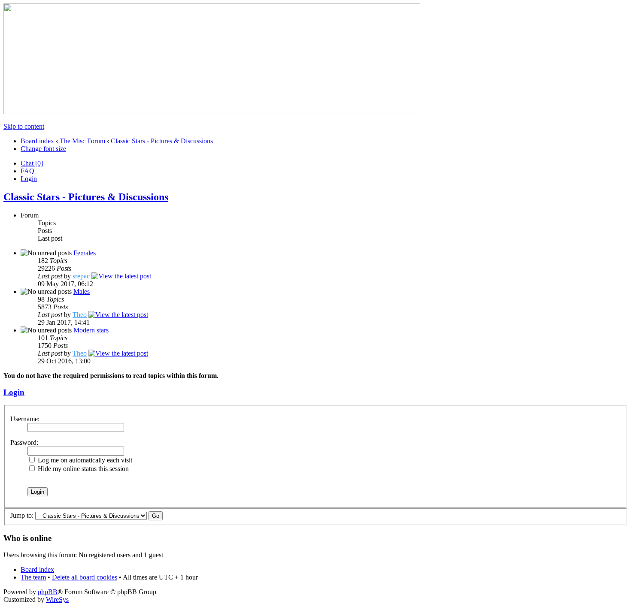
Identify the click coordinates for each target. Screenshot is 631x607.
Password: (24, 442)
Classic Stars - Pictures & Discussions (162, 141)
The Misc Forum (82, 141)
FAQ (27, 171)
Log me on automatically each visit (84, 460)
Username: (24, 419)
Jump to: (21, 515)
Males (81, 291)
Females (84, 253)
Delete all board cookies (84, 577)
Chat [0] (32, 163)
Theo (80, 314)
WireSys (57, 599)
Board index (37, 141)
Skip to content (23, 126)
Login (29, 178)
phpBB (48, 591)
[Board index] (211, 111)
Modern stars (91, 330)
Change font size (43, 148)
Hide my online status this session (82, 468)
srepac (81, 276)
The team (33, 577)
